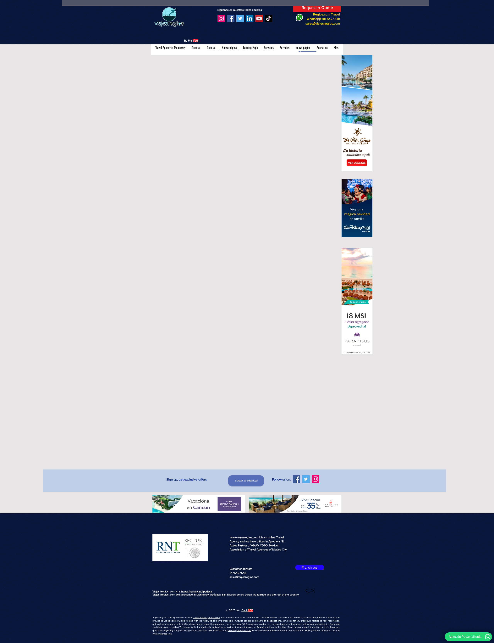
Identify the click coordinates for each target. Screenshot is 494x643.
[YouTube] (259, 18)
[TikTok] (268, 18)
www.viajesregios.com (244, 537)
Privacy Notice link (162, 633)
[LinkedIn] (249, 18)
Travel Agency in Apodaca (196, 591)
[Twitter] (240, 18)
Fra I (244, 610)
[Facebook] (230, 18)
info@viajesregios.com (239, 630)
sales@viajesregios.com (322, 23)
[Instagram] (221, 18)
